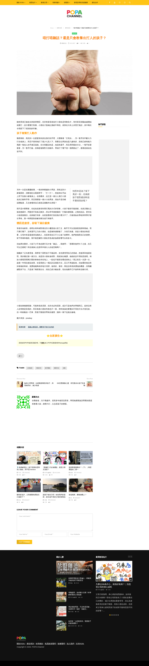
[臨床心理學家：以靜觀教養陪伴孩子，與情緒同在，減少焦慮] (20, 384)
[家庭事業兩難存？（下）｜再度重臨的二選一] (81, 458)
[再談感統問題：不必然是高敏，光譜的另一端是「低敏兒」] (61, 611)
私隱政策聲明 (50, 644)
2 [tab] (112, 615)
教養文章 (44, 2)
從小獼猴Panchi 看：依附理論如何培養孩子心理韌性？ (82, 570)
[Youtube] (114, 2)
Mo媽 (71, 611)
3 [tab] (114, 615)
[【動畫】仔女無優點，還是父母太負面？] (55, 458)
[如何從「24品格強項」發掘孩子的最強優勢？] (61, 625)
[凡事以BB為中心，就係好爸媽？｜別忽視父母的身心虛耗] (114, 571)
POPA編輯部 (47, 472)
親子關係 (47, 368)
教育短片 (32, 2)
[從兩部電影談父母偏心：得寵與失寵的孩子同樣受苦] (61, 583)
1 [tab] (109, 615)
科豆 (19, 500)
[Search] (129, 2)
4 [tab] (116, 615)
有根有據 (56, 2)
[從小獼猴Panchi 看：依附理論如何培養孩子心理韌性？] (74, 568)
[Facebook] (109, 2)
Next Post (90, 378)
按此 (42, 343)
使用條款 (39, 644)
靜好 (71, 472)
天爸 (45, 500)
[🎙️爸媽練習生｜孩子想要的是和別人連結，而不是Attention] (29, 458)
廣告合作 (95, 2)
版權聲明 (61, 644)
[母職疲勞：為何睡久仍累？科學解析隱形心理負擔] (61, 597)
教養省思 (59, 28)
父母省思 (29, 368)
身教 (64, 368)
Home (52, 28)
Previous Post (21, 378)
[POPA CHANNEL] (74, 13)
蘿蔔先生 (64, 43)
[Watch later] (124, 2)
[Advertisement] (54, 170)
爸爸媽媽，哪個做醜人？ (78, 495)
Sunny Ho (73, 626)
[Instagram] (119, 2)
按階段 (66, 2)
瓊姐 (71, 583)
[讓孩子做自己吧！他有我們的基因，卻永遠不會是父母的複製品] (55, 485)
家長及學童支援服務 (81, 2)
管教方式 (38, 368)
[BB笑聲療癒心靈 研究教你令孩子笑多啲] (90, 384)
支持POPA (80, 644)
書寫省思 (67, 28)
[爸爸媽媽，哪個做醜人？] (81, 485)
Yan (19, 472)
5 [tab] (118, 615)
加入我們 (70, 644)
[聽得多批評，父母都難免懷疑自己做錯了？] (29, 485)
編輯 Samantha (67, 572)
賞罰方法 (56, 368)
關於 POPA (20, 2)
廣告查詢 (30, 644)
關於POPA (21, 644)
